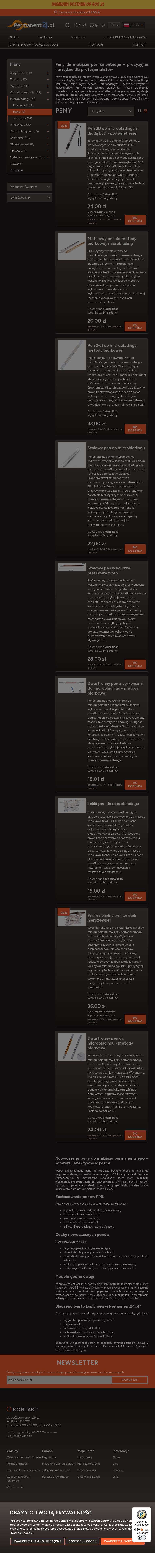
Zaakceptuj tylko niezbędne (37, 1541)
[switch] (142, 1537)
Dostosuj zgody (83, 1541)
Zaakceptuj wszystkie (122, 1541)
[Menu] (148, 1509)
